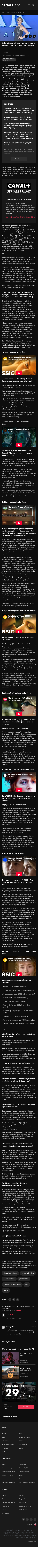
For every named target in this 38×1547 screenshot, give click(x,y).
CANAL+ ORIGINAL (24, 1437)
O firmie (4, 1464)
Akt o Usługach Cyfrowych (27, 1483)
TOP (28, 55)
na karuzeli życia (9, 1279)
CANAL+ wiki (23, 1510)
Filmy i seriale (11, 13)
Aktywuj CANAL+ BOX (8, 1502)
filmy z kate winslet (10, 1273)
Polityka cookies (24, 1472)
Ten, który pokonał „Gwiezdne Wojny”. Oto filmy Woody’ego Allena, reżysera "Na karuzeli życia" (18, 1241)
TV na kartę (5, 1448)
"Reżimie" (5, 1221)
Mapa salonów (6, 1499)
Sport (20, 1433)
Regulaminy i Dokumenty (26, 1468)
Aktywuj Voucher (24, 1499)
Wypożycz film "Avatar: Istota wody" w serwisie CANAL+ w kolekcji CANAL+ (18, 386)
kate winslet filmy (28, 1273)
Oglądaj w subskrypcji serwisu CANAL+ (15, 728)
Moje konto (5, 1506)
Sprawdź (26, 1407)
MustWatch (5, 1513)
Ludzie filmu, (15, 55)
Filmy (3, 1437)
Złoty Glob (31, 493)
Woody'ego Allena (25, 732)
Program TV (22, 1502)
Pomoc (4, 1495)
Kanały (4, 1510)
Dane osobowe (23, 1479)
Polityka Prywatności (8, 1483)
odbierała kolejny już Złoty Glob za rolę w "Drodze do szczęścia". (18, 571)
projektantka (23, 1279)
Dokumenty (5, 1441)
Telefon (4, 1452)
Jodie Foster (13, 822)
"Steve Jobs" (6, 1204)
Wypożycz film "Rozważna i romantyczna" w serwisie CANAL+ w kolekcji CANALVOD (17, 945)
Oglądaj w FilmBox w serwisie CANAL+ (15, 804)
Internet (21, 1448)
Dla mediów (22, 1464)
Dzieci (21, 1441)
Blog (3, 13)
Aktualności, (24, 1361)
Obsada (20, 13)
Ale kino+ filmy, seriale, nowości (25, 1369)
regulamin (18, 1311)
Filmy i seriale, (7, 55)
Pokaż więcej (19, 159)
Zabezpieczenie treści (8, 1472)
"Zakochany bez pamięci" (13, 1200)
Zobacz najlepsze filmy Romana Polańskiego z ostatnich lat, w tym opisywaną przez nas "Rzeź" (18, 1247)
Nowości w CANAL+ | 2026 (27, 1355)
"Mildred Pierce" (7, 1219)
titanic (6, 1290)
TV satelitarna (23, 1444)
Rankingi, (23, 55)
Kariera (21, 1475)
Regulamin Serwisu (7, 1475)
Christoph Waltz (21, 818)
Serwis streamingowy (8, 1444)
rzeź (26, 1284)
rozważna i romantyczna (12, 1284)
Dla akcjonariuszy (7, 1468)
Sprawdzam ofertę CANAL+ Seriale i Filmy (20, 217)
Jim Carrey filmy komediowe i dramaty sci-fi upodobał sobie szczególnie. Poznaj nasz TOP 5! (18, 1252)
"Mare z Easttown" (19, 1219)
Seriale (4, 1433)
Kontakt (21, 1495)
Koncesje (4, 1479)
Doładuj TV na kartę (25, 1506)
